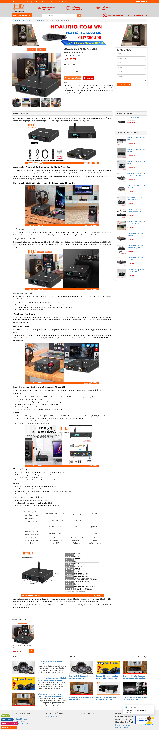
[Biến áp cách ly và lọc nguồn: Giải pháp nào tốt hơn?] (81, 688)
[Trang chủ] (13, 1)
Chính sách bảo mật (18, 721)
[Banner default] (79, 35)
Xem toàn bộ (61, 657)
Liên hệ (29, 2)
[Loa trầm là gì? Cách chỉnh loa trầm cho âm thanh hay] (23, 667)
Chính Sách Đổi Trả (52, 717)
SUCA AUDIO (77, 55)
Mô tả (15, 113)
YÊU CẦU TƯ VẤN (124, 84)
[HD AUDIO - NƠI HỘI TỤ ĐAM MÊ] (22, 8)
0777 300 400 (9, 723)
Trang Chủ (16, 20)
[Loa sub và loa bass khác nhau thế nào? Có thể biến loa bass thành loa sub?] (23, 683)
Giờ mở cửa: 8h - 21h (65, 2)
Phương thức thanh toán (20, 723)
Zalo (5, 716)
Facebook (7, 720)
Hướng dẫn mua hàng (44, 2)
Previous (9, 72)
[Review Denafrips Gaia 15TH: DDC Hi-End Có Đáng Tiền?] (135, 688)
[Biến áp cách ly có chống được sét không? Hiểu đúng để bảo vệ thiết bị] (23, 699)
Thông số (24, 113)
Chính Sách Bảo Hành (19, 719)
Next (64, 72)
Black (74, 64)
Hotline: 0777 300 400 (117, 15)
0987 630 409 (9, 727)
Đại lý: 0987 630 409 (138, 15)
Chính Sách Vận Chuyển (89, 717)
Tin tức (20, 2)
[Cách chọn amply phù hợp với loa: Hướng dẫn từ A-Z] (108, 688)
